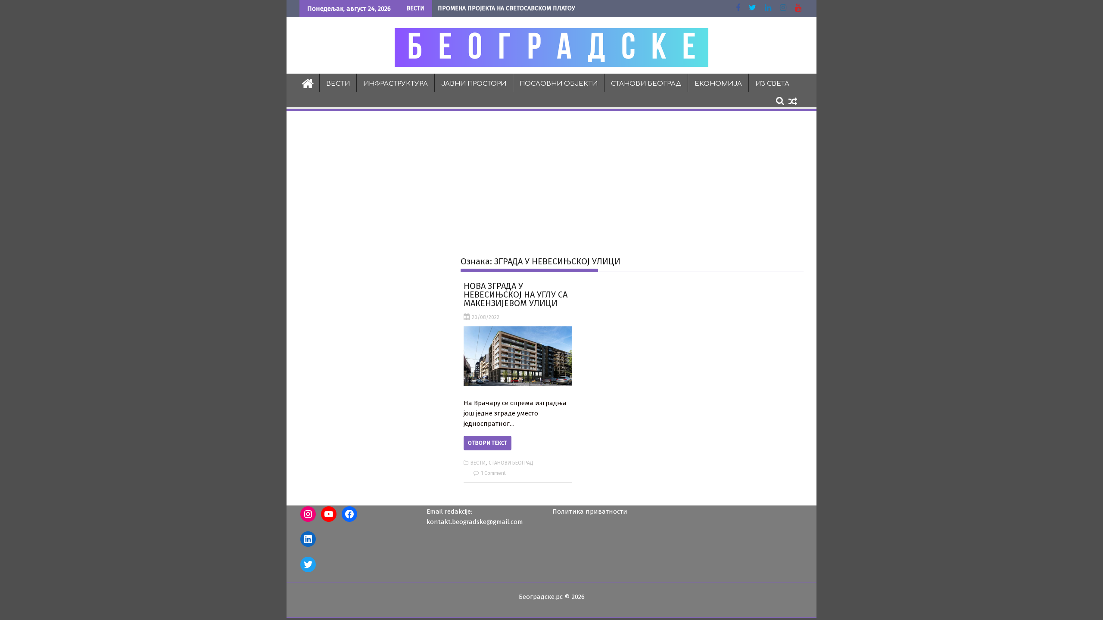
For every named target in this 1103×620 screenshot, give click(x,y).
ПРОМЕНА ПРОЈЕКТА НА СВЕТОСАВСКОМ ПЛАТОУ (506, 8)
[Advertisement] (551, 177)
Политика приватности (589, 511)
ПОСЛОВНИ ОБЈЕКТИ (559, 83)
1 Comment (493, 473)
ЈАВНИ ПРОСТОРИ (473, 83)
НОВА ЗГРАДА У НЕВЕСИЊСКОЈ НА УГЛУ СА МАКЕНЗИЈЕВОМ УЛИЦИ (515, 294)
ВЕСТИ (338, 83)
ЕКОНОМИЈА (718, 83)
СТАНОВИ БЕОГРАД (646, 83)
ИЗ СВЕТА (772, 83)
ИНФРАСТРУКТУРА (395, 83)
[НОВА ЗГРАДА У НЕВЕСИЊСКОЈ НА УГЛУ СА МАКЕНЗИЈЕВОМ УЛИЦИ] (518, 356)
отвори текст (487, 443)
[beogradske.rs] (307, 82)
